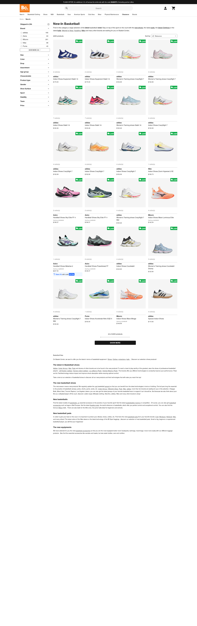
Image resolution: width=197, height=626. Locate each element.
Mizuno (151, 215)
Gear (69, 14)
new (96, 386)
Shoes (45, 14)
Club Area (91, 14)
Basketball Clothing (34, 14)
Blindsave (162, 417)
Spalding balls (94, 405)
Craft (157, 417)
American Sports (79, 14)
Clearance (125, 14)
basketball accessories (83, 431)
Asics (55, 215)
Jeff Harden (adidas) (65, 371)
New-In (22, 14)
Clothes (115, 359)
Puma (87, 316)
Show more (115, 343)
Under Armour (63, 368)
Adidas (55, 368)
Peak (73, 368)
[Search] (66, 8)
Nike (150, 169)
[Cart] (174, 8)
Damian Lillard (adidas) (80, 371)
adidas (55, 76)
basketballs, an (74, 403)
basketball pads (133, 417)
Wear (99, 14)
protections (122, 359)
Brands (134, 14)
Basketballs (60, 14)
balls (127, 359)
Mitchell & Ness (67, 30)
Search (98, 8)
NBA (52, 14)
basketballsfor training (133, 403)
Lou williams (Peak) (95, 371)
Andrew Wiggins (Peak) (110, 371)
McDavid (169, 417)
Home (22, 19)
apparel (107, 386)
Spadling (77, 30)
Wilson (60, 408)
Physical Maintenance (112, 14)
